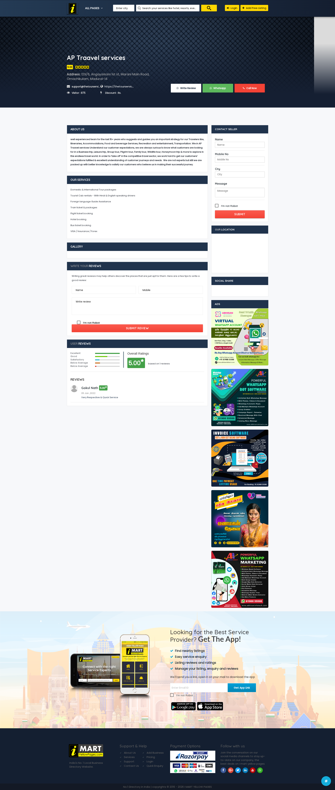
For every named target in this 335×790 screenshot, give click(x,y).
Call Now (251, 88)
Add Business (155, 753)
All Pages (92, 8)
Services (129, 757)
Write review (83, 301)
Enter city (122, 8)
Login (233, 8)
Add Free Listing (255, 8)
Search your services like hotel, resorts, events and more (169, 8)
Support (129, 761)
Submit (239, 214)
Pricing (151, 757)
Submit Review (137, 328)
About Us (130, 753)
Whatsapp (219, 88)
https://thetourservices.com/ (124, 86)
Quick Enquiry (155, 766)
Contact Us (131, 766)
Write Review (188, 88)
